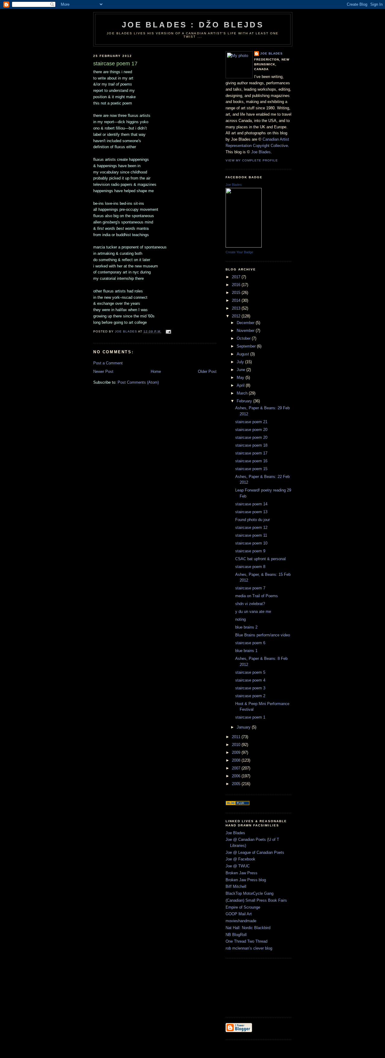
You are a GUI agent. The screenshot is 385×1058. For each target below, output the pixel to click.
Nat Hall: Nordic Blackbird (248, 927)
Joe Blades (271, 53)
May (241, 377)
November (246, 330)
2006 (237, 776)
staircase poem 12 (251, 527)
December (246, 322)
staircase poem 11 (251, 535)
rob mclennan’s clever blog (249, 948)
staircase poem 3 (250, 688)
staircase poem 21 (251, 422)
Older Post (207, 371)
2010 (237, 744)
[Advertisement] (253, 987)
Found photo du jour (252, 519)
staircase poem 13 (251, 512)
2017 (237, 277)
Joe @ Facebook (240, 859)
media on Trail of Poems (256, 596)
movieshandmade (241, 921)
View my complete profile (252, 160)
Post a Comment (108, 363)
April (241, 385)
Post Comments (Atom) (138, 382)
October (244, 338)
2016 (237, 284)
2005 (237, 784)
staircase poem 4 (250, 680)
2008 (237, 760)
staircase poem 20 (251, 429)
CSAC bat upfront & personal (260, 559)
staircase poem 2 (250, 696)
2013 (237, 308)
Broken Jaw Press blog (246, 880)
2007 (237, 768)
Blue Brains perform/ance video (262, 635)
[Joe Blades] (244, 246)
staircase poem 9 (250, 551)
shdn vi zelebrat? (250, 603)
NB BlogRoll (236, 934)
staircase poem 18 (251, 445)
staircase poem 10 (251, 543)
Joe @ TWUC (238, 866)
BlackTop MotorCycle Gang (249, 893)
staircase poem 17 (251, 453)
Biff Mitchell (236, 886)
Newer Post (103, 371)
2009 (237, 752)
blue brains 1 (246, 650)
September (247, 346)
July (241, 362)
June (241, 369)
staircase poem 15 (251, 469)
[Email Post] (168, 331)
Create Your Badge (239, 252)
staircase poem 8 (250, 566)
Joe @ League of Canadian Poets (255, 852)
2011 (237, 737)
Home (156, 371)
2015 (237, 292)
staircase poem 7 (250, 588)
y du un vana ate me (253, 611)
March (243, 393)
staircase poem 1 (250, 717)
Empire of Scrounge (243, 907)
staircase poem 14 (251, 504)
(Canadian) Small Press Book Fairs (256, 900)
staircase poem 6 (250, 643)
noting (240, 619)
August (243, 354)
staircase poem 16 (251, 461)
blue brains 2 (246, 627)
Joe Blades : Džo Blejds (193, 24)
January (244, 727)
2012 (237, 316)
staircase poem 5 (250, 672)
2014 (237, 300)
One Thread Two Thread (246, 941)
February (245, 401)
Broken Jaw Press (241, 873)
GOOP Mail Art (239, 914)
